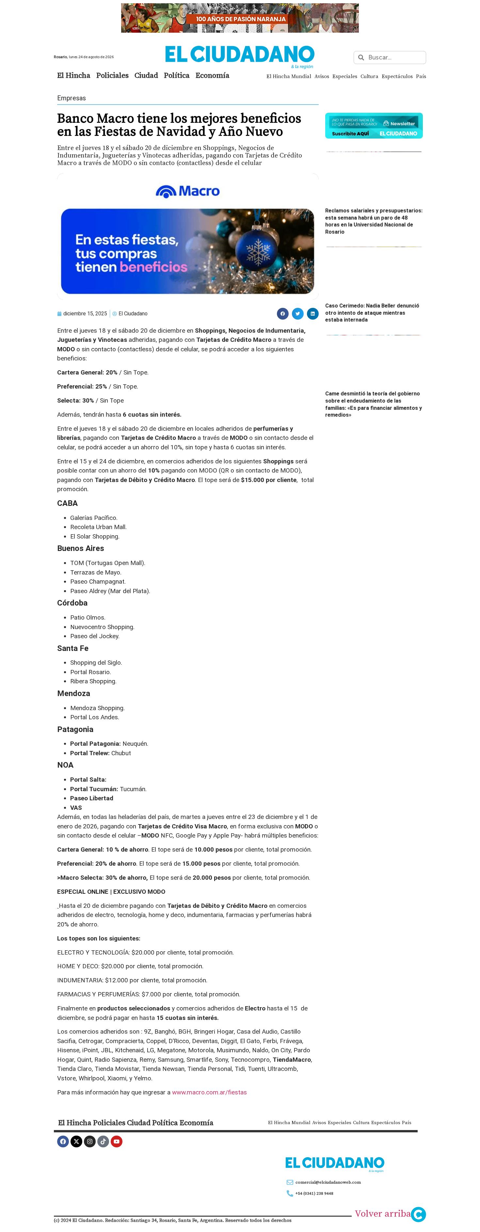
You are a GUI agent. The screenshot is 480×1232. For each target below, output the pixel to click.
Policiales (112, 75)
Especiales (344, 76)
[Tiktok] (103, 1141)
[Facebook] (63, 1141)
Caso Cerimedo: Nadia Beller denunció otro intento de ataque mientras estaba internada (372, 313)
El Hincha (73, 75)
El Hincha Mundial (288, 76)
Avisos (321, 76)
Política (177, 75)
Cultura (369, 76)
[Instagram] (90, 1141)
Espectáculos (397, 76)
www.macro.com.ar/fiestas (209, 1092)
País (421, 76)
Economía (213, 75)
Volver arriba (383, 1213)
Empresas (71, 98)
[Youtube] (116, 1141)
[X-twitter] (76, 1141)
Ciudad (146, 75)
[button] (283, 314)
